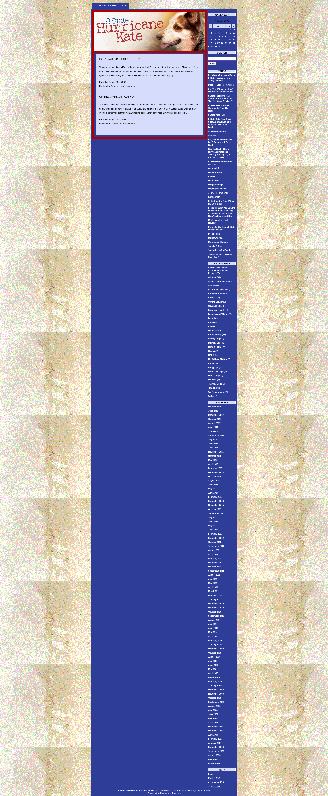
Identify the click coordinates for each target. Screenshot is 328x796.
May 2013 (213, 526)
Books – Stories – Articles (221, 85)
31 (234, 43)
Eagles (211, 322)
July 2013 (213, 517)
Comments (216, 782)
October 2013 (214, 509)
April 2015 (213, 464)
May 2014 (213, 489)
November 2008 (216, 694)
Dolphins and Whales (218, 314)
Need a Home (214, 347)
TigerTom (176, 793)
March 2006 (214, 763)
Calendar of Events (217, 293)
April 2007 (213, 735)
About (124, 5)
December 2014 (216, 472)
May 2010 (213, 632)
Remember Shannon (218, 242)
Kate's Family (215, 335)
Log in (211, 774)
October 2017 (214, 419)
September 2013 (216, 513)
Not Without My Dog (217, 359)
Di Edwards (160, 791)
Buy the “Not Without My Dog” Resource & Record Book (220, 142)
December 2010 (216, 603)
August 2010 (214, 620)
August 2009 (214, 657)
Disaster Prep (215, 172)
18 (211, 40)
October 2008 (214, 698)
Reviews (212, 380)
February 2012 (215, 558)
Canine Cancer (215, 302)
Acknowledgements (218, 131)
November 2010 (216, 608)
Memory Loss (215, 343)
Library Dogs (214, 339)
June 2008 (213, 714)
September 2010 (216, 616)
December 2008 (216, 690)
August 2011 (214, 575)
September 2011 (216, 571)
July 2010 (213, 624)
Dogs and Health (216, 310)
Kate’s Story (214, 197)
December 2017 (216, 415)
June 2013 (213, 521)
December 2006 (216, 747)
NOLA (211, 355)
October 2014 (214, 476)
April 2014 (213, 493)
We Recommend (216, 392)
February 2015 (215, 468)
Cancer (211, 298)
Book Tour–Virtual (217, 289)
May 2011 (212, 583)
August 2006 (214, 755)
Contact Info (214, 168)
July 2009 (213, 661)
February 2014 (215, 497)
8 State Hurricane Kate (105, 5)
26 (214, 43)
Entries (214, 778)
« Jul (210, 46)
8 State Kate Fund (217, 115)
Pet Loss (212, 363)
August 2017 (214, 423)
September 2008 (216, 702)
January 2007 (215, 743)
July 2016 (213, 439)
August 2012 (214, 550)
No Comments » (127, 86)
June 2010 (213, 628)
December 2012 (216, 538)
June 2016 (213, 444)
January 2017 (215, 431)
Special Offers (215, 246)
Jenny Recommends (218, 193)
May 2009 (213, 669)
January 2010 (215, 644)
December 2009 (216, 649)
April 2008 (213, 722)
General (114, 86)
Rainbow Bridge (216, 238)
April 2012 (213, 554)
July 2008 (213, 710)
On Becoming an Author (117, 96)
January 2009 (215, 685)
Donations (213, 318)
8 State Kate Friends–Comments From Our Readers (218, 108)
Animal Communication (219, 281)
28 (222, 43)
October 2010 (214, 612)
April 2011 (213, 587)
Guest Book (214, 180)
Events (211, 176)
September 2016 (216, 435)
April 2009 (213, 673)
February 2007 (215, 739)
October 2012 (214, 542)
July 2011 (212, 579)
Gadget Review (202, 791)
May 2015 (213, 460)
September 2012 (216, 546)
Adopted (212, 277)
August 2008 (214, 706)
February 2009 (215, 681)
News (211, 351)
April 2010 (213, 636)
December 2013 (216, 501)
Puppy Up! (213, 367)
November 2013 (216, 505)
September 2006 (216, 751)
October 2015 (214, 456)
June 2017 (213, 427)
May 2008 (213, 718)
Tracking (212, 388)
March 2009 (214, 677)
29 (226, 43)
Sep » (217, 46)
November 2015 (216, 452)
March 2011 (214, 591)
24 (234, 40)
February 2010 (215, 640)
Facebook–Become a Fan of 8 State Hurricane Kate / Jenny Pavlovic (221, 78)
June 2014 (213, 485)
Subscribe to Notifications (220, 250)
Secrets (163, 793)
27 (218, 43)
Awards (212, 135)
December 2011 (216, 562)
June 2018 (213, 411)
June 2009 (213, 665)
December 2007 (216, 726)
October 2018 (214, 407)
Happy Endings (215, 184)
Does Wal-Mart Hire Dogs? (119, 59)
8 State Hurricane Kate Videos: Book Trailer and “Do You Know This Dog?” (220, 99)
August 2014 (214, 480)
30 (230, 43)
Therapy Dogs (215, 384)
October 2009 (214, 653)
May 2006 (213, 759)
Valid (214, 786)
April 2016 (213, 448)
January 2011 (214, 599)
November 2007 (216, 731)
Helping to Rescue (217, 189)
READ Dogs (214, 376)
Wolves (211, 396)
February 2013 (215, 534)
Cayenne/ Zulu (215, 306)
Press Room (214, 234)
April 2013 (213, 530)
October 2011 (214, 567)
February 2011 (215, 595)
